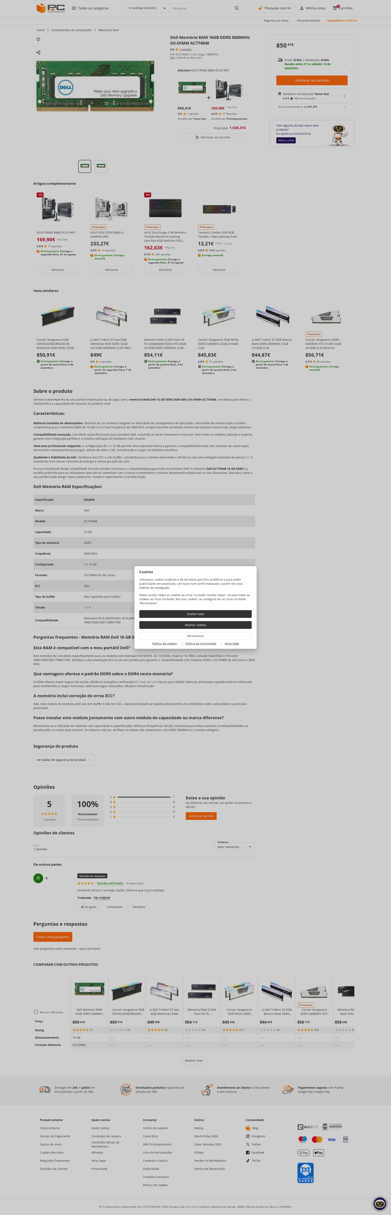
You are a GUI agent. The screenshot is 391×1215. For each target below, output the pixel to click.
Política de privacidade (200, 643)
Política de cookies (164, 643)
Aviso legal (232, 643)
